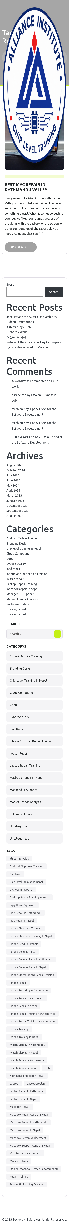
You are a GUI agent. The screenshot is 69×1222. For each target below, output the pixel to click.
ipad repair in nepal (22, 920)
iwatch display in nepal (24, 1052)
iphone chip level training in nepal (31, 936)
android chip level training (26, 866)
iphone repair (18, 982)
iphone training (19, 1029)
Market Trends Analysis (22, 599)
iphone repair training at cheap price (32, 1013)
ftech (15, 409)
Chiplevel (15, 874)
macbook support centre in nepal (30, 1145)
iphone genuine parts (22, 951)
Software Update (17, 604)
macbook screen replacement (28, 1137)
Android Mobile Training (22, 538)
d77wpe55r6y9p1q (21, 889)
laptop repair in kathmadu (26, 1091)
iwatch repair (15, 578)
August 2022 (14, 515)
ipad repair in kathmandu (25, 912)
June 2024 (13, 480)
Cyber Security (16, 563)
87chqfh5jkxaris (16, 332)
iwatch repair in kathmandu (27, 1060)
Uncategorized (16, 614)
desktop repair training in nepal (29, 897)
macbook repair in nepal (22, 589)
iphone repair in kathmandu (27, 998)
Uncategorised (16, 609)
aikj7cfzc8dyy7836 (18, 327)
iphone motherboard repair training (32, 974)
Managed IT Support (20, 594)
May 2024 (12, 485)
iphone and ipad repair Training (26, 573)
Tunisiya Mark (21, 436)
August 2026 (14, 465)
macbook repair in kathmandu (28, 1122)
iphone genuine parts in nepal (28, 967)
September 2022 (17, 510)
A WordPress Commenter (29, 381)
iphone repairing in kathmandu (29, 990)
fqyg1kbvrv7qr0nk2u (22, 905)
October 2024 (15, 470)
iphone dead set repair (24, 943)
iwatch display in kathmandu (27, 1044)
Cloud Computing (18, 553)
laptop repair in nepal (23, 1099)
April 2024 (13, 490)
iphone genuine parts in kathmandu (31, 959)
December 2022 (17, 505)
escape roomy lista (24, 395)
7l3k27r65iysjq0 (19, 858)
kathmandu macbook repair (27, 1075)
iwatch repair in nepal (23, 1068)
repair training (19, 1176)
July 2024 (12, 475)
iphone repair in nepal (23, 1005)
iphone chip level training (25, 928)
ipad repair (13, 568)
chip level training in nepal (23, 548)
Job (47, 1068)
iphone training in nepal (24, 1037)
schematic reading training (27, 1184)
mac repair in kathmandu (25, 1153)
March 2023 (14, 495)
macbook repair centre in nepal (29, 1114)
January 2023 (15, 500)
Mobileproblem (19, 1161)
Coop (10, 558)
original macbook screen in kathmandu (34, 1168)
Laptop (14, 1083)
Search (10, 284)
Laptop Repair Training (21, 584)
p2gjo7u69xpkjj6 (17, 337)
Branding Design (17, 543)
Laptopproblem (36, 1083)
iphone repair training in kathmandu (32, 1021)
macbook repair (19, 1106)
